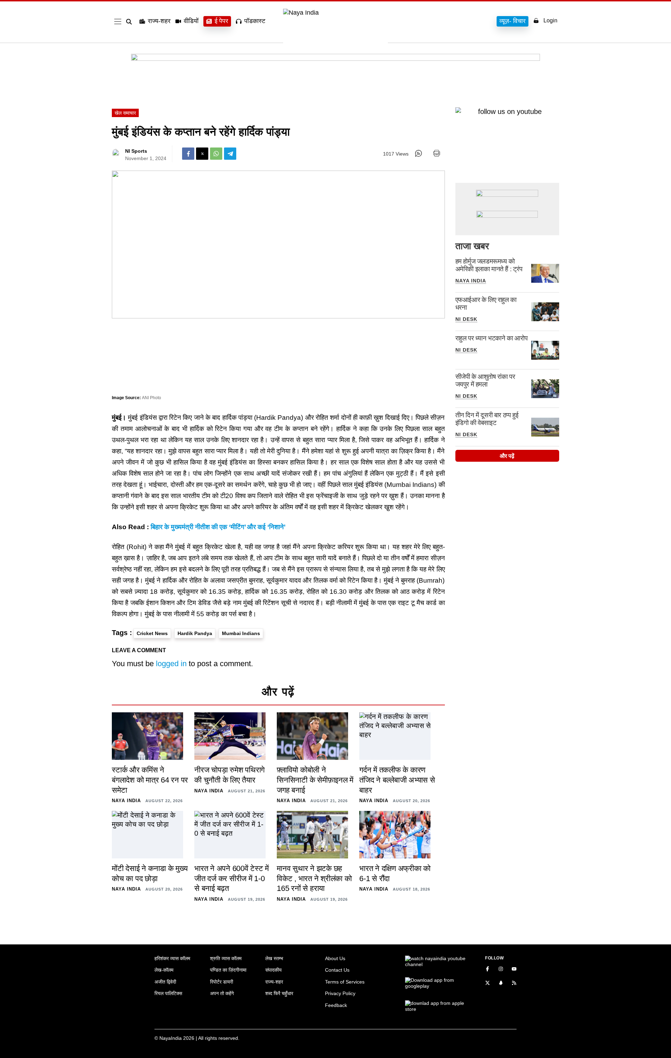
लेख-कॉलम (163, 970)
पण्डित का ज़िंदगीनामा (228, 970)
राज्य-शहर (159, 20)
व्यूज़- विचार (512, 20)
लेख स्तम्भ (274, 958)
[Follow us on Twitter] (487, 983)
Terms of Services (345, 982)
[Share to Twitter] (202, 153)
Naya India (470, 280)
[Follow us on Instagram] (500, 969)
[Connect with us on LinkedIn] (500, 983)
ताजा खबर (472, 246)
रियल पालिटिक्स (168, 993)
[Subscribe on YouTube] (514, 969)
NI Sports (136, 151)
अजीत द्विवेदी (165, 982)
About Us (335, 958)
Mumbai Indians (241, 633)
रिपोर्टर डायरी (221, 982)
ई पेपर (221, 20)
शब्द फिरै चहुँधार (279, 993)
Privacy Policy (340, 993)
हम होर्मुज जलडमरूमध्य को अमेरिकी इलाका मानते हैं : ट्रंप (488, 265)
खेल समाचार (125, 113)
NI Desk (466, 319)
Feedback (336, 1005)
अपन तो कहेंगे (222, 993)
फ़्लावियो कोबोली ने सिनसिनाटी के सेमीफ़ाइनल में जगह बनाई (315, 779)
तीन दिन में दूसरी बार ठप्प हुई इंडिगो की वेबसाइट (487, 418)
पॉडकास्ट (254, 20)
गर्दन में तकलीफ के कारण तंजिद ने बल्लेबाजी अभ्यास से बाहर (397, 779)
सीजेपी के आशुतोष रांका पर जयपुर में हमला (485, 380)
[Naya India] (335, 12)
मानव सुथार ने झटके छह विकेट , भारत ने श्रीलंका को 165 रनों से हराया (314, 878)
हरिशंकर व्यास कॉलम (172, 958)
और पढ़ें (507, 456)
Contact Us (337, 970)
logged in (171, 663)
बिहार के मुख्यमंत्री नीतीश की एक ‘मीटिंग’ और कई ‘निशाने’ (218, 527)
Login (550, 20)
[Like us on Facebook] (487, 969)
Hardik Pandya (195, 633)
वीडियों (191, 20)
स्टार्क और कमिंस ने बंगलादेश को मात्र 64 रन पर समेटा (150, 779)
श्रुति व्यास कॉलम (225, 958)
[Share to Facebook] (188, 153)
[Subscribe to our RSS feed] (514, 983)
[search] (130, 21)
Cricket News (152, 633)
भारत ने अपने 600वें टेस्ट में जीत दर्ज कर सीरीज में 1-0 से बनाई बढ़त (231, 878)
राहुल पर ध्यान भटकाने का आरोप (491, 338)
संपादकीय (273, 970)
